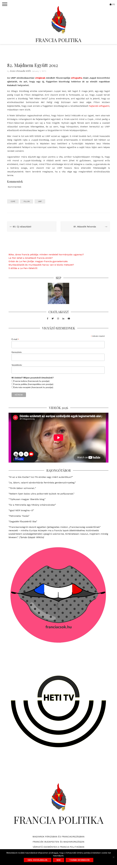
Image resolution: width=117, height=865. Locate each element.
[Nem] (113, 857)
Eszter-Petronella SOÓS (20, 71)
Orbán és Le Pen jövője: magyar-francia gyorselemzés (38, 261)
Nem (58, 860)
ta (81, 77)
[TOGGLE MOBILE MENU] (4, 4)
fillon (27, 201)
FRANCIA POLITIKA (58, 39)
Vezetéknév (17, 365)
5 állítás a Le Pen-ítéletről (23, 268)
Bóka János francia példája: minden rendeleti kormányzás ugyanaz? (46, 254)
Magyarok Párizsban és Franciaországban (59, 836)
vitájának (40, 77)
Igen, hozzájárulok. (38, 860)
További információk (79, 860)
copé (13, 201)
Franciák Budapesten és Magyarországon (58, 841)
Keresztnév (17, 352)
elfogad (75, 77)
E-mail (15, 339)
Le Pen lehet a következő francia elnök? (31, 258)
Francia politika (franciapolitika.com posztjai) (33, 384)
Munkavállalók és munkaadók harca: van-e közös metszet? (41, 264)
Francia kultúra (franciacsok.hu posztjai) (31, 381)
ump (40, 201)
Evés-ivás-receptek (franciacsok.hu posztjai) (33, 387)
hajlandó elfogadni (99, 106)
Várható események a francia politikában (58, 847)
